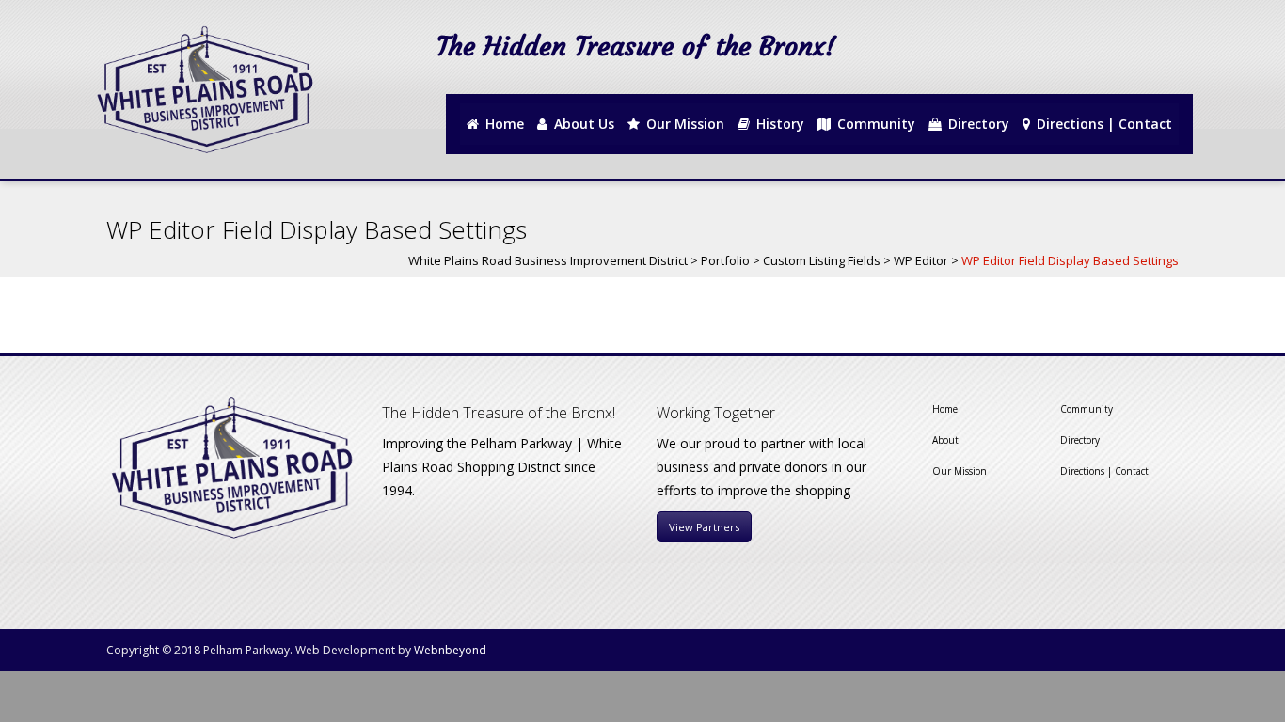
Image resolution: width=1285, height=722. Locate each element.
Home (945, 409)
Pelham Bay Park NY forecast (1111, 77)
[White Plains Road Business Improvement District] (203, 89)
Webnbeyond (450, 650)
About (945, 440)
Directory (1080, 440)
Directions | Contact (1104, 471)
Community (1086, 409)
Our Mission (959, 471)
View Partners (704, 527)
